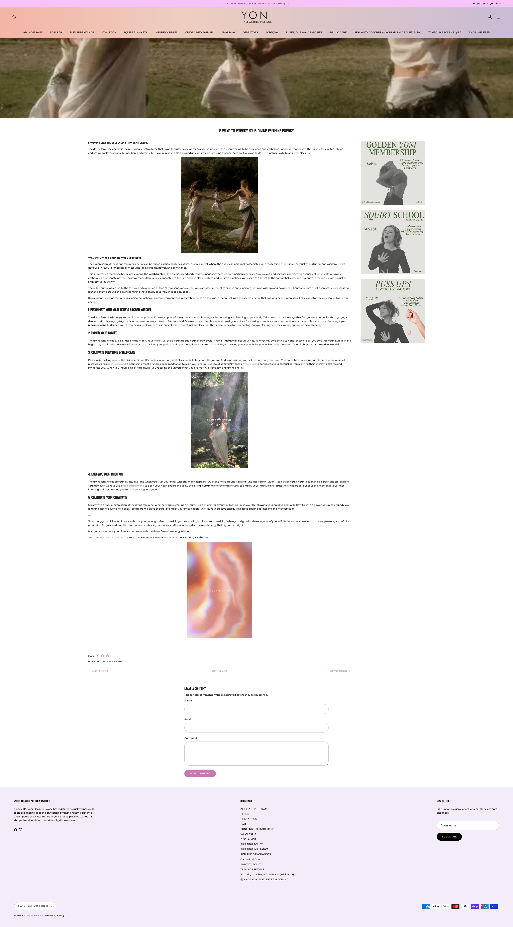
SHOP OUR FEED (479, 32)
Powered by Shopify (54, 915)
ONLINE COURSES (166, 32)
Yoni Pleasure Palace (32, 915)
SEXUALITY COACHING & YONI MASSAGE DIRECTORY (387, 32)
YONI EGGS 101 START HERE (257, 828)
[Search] (14, 17)
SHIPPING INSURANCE (254, 849)
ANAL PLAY (228, 32)
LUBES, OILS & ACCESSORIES (304, 32)
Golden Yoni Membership (113, 537)
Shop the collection (294, 3)
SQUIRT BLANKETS (135, 32)
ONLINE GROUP (250, 859)
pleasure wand (117, 363)
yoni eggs (250, 363)
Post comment (200, 773)
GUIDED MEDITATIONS (199, 32)
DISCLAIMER (248, 839)
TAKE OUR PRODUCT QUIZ (444, 32)
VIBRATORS (250, 32)
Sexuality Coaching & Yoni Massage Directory (267, 874)
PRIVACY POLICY (251, 864)
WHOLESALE (248, 834)
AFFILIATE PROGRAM (253, 808)
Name (188, 700)
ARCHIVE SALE (32, 32)
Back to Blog (219, 670)
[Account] (489, 17)
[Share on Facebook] (102, 655)
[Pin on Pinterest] (107, 655)
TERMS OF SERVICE (252, 869)
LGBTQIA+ (272, 32)
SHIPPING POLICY (251, 844)
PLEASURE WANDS (82, 32)
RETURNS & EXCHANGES (255, 854)
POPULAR (56, 32)
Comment (190, 738)
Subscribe (449, 836)
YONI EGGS (109, 32)
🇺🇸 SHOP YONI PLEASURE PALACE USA (264, 879)
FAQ (243, 823)
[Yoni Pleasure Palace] (256, 17)
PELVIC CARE (338, 32)
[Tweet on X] (97, 655)
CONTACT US (248, 818)
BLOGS (244, 813)
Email (187, 719)
